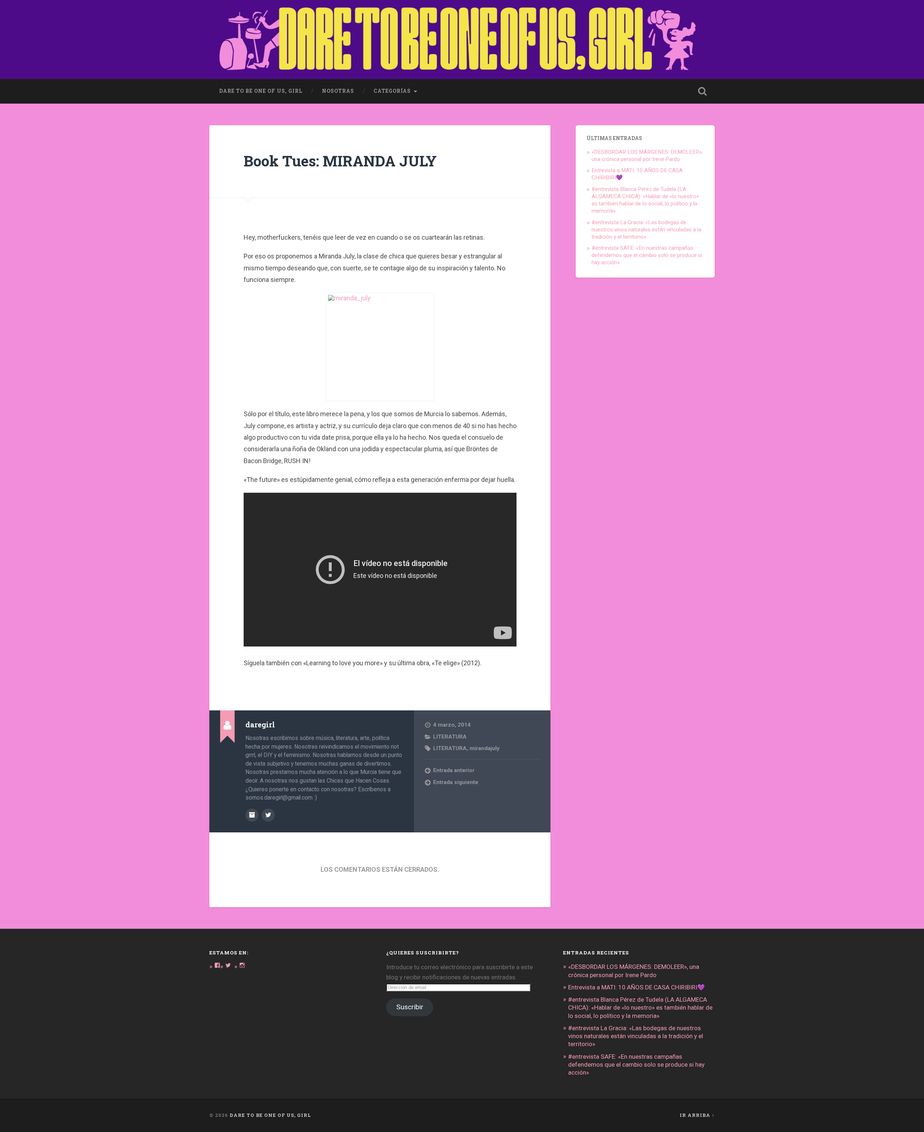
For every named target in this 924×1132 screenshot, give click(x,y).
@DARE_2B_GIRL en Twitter (268, 815)
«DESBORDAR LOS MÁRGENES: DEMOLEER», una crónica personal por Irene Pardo (647, 155)
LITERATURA (450, 736)
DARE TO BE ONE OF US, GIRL (270, 1115)
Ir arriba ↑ (697, 1115)
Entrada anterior (454, 770)
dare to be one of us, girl (260, 91)
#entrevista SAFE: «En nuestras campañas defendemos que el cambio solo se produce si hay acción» (647, 255)
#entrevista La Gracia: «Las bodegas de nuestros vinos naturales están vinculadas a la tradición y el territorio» (646, 229)
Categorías (392, 91)
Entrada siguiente (455, 782)
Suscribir (409, 1007)
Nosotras (338, 91)
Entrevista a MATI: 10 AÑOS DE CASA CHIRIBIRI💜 (636, 987)
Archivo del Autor (251, 815)
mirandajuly (485, 748)
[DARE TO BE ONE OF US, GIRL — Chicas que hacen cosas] (462, 39)
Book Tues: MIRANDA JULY (340, 160)
